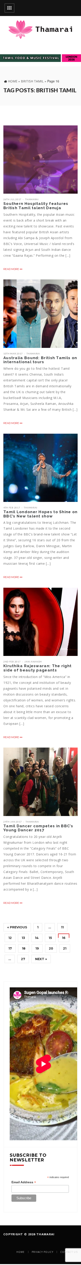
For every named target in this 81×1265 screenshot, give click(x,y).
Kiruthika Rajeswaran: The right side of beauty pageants (37, 668)
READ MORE (11, 269)
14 (37, 938)
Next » (41, 959)
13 (23, 938)
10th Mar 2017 (13, 353)
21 (64, 948)
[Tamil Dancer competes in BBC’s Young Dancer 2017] (40, 782)
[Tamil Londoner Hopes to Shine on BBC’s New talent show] (40, 468)
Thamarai (32, 199)
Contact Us (69, 1252)
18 (23, 948)
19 (37, 948)
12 (10, 938)
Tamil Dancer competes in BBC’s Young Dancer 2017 (38, 828)
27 (23, 959)
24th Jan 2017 (12, 821)
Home (12, 81)
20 (51, 948)
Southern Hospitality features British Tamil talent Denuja (35, 205)
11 (62, 927)
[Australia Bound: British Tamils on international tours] (40, 313)
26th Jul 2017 (12, 199)
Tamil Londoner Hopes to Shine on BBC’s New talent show (40, 514)
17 (10, 948)
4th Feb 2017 (11, 507)
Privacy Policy (42, 1252)
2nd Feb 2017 (11, 661)
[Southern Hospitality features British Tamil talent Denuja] (40, 159)
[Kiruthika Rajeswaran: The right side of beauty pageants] (40, 622)
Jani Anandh (33, 661)
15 (50, 938)
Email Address (23, 1182)
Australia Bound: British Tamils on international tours (40, 360)
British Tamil (32, 81)
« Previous (17, 927)
